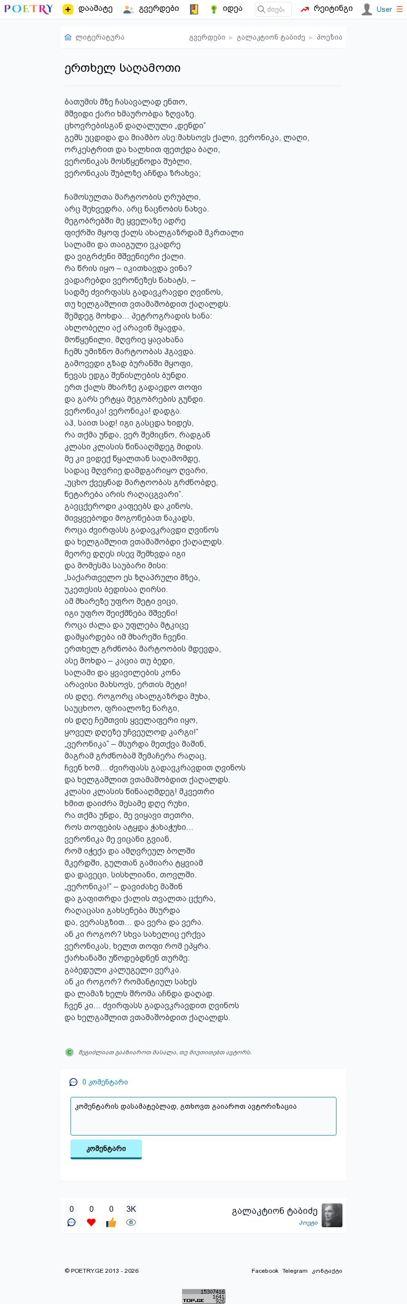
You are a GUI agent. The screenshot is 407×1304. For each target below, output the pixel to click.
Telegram (295, 1270)
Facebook (265, 1270)
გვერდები (207, 37)
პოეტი (308, 1222)
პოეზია (329, 37)
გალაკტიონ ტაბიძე (271, 37)
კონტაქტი (327, 1270)
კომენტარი (106, 1148)
